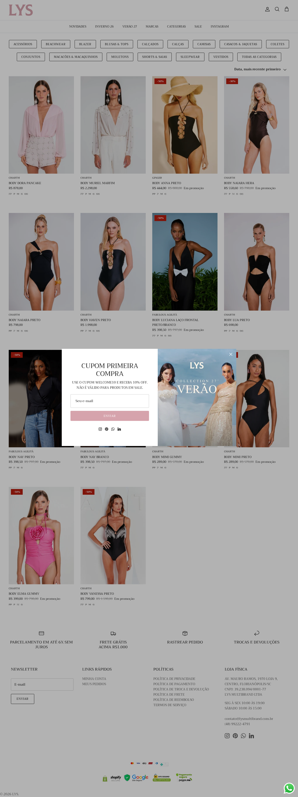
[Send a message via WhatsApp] (289, 788)
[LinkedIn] (119, 429)
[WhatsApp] (113, 429)
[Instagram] (100, 429)
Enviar (110, 415)
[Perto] (231, 354)
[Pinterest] (106, 429)
